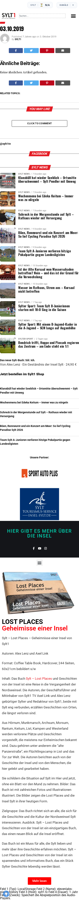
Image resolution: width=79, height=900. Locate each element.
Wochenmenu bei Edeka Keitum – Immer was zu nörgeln (34, 402)
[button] (73, 16)
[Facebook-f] (33, 548)
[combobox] (42, 16)
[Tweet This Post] (31, 50)
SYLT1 (18, 39)
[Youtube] (39, 548)
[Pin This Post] (47, 50)
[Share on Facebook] (16, 50)
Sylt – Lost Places (39, 678)
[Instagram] (45, 548)
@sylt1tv (5, 143)
